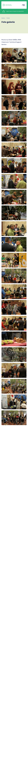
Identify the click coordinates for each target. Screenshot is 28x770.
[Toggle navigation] (23, 5)
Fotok (8, 18)
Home (3, 18)
